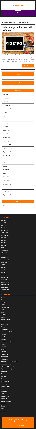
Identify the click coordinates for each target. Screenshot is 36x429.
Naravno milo (4, 356)
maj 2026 (5, 94)
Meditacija (4, 351)
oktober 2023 (6, 191)
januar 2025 (6, 141)
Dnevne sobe (4, 322)
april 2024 (6, 169)
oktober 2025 (6, 112)
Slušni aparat (4, 388)
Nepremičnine (4, 359)
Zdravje (3, 411)
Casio (2, 312)
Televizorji (4, 398)
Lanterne (3, 344)
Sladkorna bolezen (6, 386)
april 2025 (6, 130)
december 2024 (7, 144)
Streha (2, 393)
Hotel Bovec (4, 337)
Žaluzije (3, 406)
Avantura (3, 299)
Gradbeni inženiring (6, 329)
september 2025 (7, 116)
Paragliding (4, 371)
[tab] (18, 78)
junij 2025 (6, 123)
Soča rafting (4, 391)
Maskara (3, 349)
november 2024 (7, 148)
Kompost (3, 339)
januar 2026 (6, 101)
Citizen (3, 317)
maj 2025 (5, 126)
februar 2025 (6, 137)
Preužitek (3, 376)
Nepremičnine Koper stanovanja (9, 361)
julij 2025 (5, 119)
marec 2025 (6, 134)
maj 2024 (5, 166)
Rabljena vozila (5, 381)
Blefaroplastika (5, 307)
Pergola (3, 374)
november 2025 (7, 109)
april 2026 (6, 98)
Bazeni (3, 302)
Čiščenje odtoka (5, 314)
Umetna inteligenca (6, 401)
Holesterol (3, 334)
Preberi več (29, 66)
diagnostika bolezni (6, 319)
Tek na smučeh (5, 396)
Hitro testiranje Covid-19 (7, 332)
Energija (3, 327)
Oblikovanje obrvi (6, 364)
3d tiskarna (4, 297)
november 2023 (7, 187)
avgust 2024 (6, 155)
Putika (2, 379)
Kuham (18, 5)
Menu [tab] (18, 12)
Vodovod (3, 403)
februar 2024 (6, 177)
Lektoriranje (4, 346)
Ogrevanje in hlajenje (6, 369)
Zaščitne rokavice (5, 408)
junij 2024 (6, 162)
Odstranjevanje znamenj (7, 366)
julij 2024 (5, 159)
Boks (2, 309)
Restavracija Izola (5, 384)
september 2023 (7, 195)
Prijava (5, 205)
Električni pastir (5, 324)
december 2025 (7, 105)
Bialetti (3, 304)
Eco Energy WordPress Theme (17, 420)
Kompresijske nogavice (7, 341)
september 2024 (7, 152)
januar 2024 (6, 180)
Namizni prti (4, 354)
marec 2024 (6, 173)
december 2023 (7, 184)
